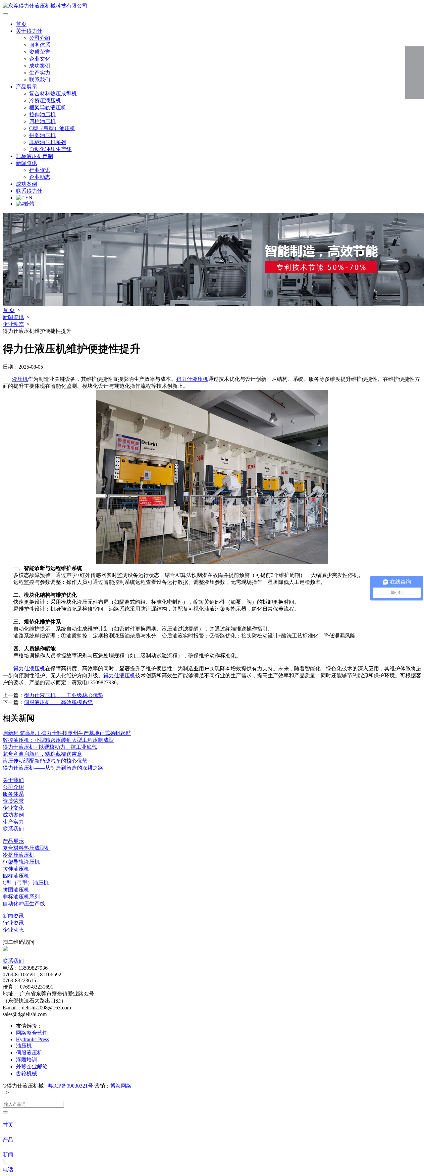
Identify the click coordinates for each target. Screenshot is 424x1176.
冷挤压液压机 (45, 100)
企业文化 (39, 59)
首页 (21, 24)
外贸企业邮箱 (32, 1066)
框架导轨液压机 (47, 107)
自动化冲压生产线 (50, 149)
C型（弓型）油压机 (52, 128)
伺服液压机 (29, 1052)
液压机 (20, 379)
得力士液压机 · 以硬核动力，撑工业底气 (50, 747)
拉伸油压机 (42, 114)
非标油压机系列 (47, 142)
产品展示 (26, 86)
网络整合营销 (32, 1033)
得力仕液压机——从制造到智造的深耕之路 (53, 768)
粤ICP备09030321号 (71, 1086)
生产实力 (39, 73)
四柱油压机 (42, 121)
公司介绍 (39, 38)
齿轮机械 (26, 1073)
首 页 (9, 310)
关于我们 (13, 780)
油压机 (24, 1045)
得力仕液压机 (192, 379)
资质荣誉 (39, 52)
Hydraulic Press (32, 1039)
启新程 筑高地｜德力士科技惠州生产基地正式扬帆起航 (67, 733)
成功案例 (39, 66)
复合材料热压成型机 (53, 93)
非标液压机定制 (34, 156)
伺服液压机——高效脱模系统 (58, 702)
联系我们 (39, 79)
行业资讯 (39, 170)
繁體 (29, 204)
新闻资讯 (26, 163)
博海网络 (121, 1086)
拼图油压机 (42, 135)
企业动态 (39, 177)
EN (28, 197)
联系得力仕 (29, 191)
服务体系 (39, 45)
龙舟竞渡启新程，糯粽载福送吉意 (42, 754)
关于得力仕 (29, 31)
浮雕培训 (26, 1059)
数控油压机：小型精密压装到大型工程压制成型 (58, 740)
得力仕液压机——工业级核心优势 (63, 695)
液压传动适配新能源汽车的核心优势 (45, 761)
